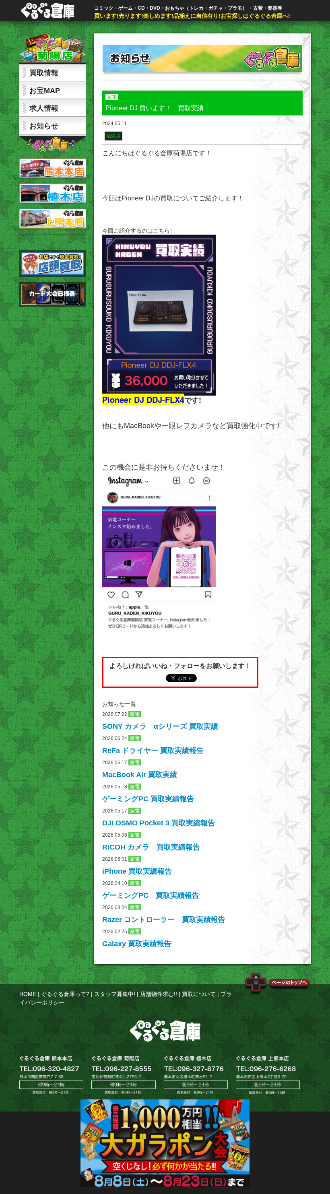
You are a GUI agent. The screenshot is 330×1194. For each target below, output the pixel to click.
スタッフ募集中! (114, 994)
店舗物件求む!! (158, 994)
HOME (27, 994)
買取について (199, 994)
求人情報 (43, 108)
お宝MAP (44, 91)
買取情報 (43, 73)
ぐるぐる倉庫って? (65, 994)
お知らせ (43, 126)
